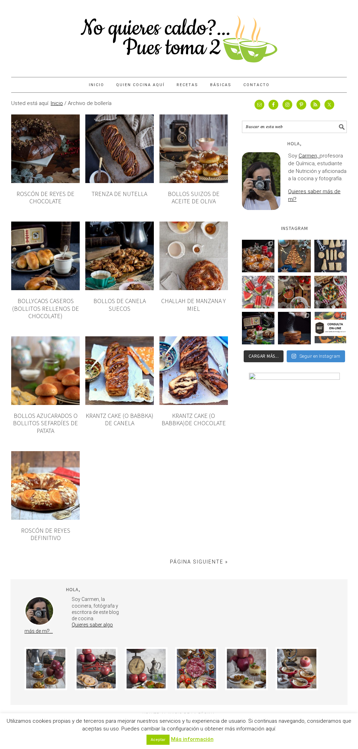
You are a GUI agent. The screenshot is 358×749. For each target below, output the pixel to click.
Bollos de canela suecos (119, 305)
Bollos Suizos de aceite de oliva (194, 197)
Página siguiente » (199, 562)
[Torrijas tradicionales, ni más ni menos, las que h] (294, 328)
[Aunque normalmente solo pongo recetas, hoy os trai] (330, 328)
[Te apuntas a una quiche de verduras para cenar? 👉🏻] (330, 292)
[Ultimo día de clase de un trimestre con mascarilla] (330, 256)
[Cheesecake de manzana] (45, 668)
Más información (192, 739)
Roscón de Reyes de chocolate (45, 197)
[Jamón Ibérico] (196, 668)
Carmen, (309, 156)
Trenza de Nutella (119, 194)
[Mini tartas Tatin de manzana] (146, 668)
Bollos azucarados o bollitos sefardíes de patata (45, 423)
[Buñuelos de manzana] (96, 668)
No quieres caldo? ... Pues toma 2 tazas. (179, 35)
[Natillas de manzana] (246, 668)
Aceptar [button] (158, 739)
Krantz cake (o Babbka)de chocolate (194, 419)
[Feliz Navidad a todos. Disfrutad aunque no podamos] (294, 256)
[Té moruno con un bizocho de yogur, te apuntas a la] (258, 328)
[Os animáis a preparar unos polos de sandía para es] (258, 292)
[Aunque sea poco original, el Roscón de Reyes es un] (258, 256)
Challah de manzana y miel (193, 305)
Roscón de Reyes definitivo (45, 534)
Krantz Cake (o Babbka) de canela (119, 419)
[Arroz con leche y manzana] (296, 668)
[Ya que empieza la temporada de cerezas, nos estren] (294, 292)
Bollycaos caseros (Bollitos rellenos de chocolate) (45, 308)
